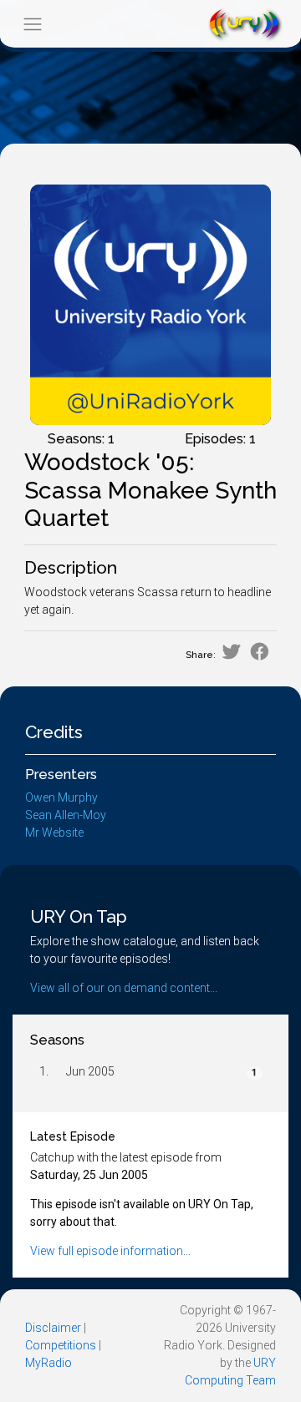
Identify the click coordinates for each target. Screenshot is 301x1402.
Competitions (60, 1345)
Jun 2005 (90, 1071)
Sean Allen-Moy (65, 815)
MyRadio (48, 1362)
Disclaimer (53, 1327)
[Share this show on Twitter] (231, 652)
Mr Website (54, 832)
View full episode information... (110, 1251)
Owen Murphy (61, 797)
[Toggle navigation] (32, 23)
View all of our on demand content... (123, 988)
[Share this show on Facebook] (259, 652)
